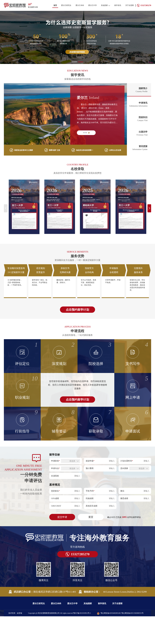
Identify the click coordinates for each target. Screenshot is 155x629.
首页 (55, 5)
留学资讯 (117, 5)
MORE (85, 145)
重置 (90, 529)
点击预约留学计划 (77, 322)
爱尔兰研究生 (66, 5)
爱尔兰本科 (80, 5)
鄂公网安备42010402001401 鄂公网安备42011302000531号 (122, 626)
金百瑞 (19, 626)
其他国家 (104, 5)
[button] (74, 74)
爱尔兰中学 (92, 5)
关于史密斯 (129, 5)
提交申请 (62, 529)
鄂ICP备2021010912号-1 (82, 626)
